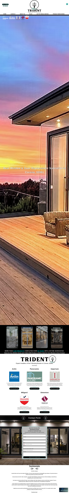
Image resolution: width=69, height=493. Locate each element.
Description (24, 451)
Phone (24, 442)
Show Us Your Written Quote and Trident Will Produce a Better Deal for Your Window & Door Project (34, 352)
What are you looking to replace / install (28, 448)
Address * (24, 445)
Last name (24, 436)
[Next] (36, 468)
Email (24, 439)
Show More (14, 386)
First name (24, 433)
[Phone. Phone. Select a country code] (24, 444)
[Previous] (32, 468)
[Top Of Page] (67, 4)
